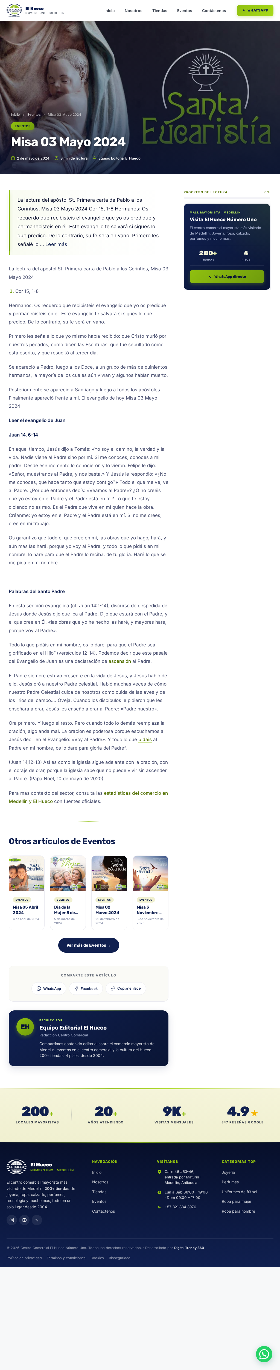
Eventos (184, 10)
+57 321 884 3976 (180, 1207)
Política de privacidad (24, 1258)
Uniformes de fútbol (239, 1191)
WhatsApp (258, 10)
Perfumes (230, 1182)
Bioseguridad (119, 1258)
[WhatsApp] (37, 1220)
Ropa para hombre (238, 1211)
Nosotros (133, 10)
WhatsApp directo (230, 276)
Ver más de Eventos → (88, 945)
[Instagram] (12, 1220)
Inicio (109, 10)
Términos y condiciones (66, 1258)
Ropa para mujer (236, 1201)
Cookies (97, 1258)
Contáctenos (214, 10)
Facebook (89, 988)
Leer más (56, 244)
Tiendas (159, 10)
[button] (264, 1354)
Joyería (228, 1172)
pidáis (145, 739)
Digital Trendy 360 (189, 1248)
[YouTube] (24, 1220)
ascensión (120, 661)
